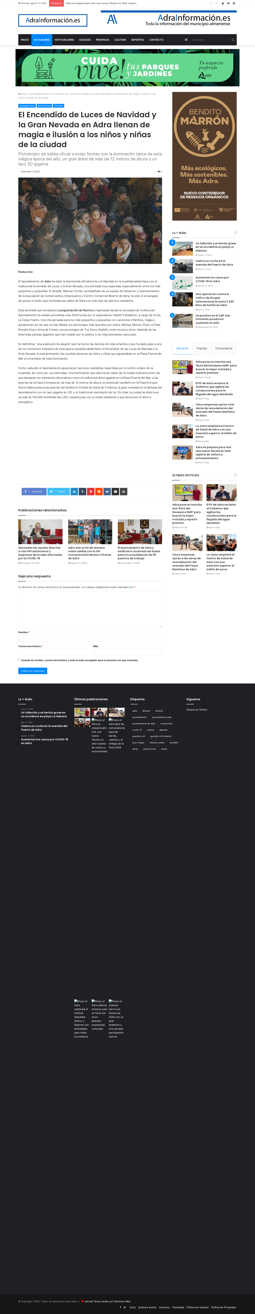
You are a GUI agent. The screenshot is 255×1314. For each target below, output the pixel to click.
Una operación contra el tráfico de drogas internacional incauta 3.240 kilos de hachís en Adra (215, 299)
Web (95, 646)
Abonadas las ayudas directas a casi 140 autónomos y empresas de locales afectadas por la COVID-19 (40, 553)
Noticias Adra (44, 105)
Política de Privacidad (223, 1307)
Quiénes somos (147, 1307)
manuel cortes (157, 742)
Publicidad (178, 1307)
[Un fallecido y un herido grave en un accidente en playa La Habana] (182, 249)
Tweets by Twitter (196, 709)
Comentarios (223, 348)
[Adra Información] (52, 20)
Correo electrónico (30, 646)
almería (159, 710)
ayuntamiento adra (162, 717)
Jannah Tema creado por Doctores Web (107, 1301)
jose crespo (138, 742)
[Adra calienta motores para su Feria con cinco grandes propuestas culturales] (100, 1015)
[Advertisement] (90, 447)
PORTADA (58, 105)
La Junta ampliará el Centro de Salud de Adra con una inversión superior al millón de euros (216, 431)
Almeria (146, 710)
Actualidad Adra (38, 93)
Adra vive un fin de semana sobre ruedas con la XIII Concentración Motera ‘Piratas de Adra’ (89, 553)
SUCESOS (85, 39)
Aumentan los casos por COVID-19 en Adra (212, 279)
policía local (149, 748)
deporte (163, 729)
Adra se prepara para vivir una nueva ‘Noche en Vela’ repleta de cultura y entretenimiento (118, 3)
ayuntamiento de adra (143, 723)
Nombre (24, 632)
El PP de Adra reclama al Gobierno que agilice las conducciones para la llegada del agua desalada (214, 388)
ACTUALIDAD (42, 39)
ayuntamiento (139, 717)
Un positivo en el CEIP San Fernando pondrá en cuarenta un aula (213, 319)
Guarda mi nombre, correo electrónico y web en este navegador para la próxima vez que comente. (79, 660)
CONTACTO (156, 39)
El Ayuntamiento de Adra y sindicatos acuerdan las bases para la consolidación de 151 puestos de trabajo (139, 553)
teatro (164, 748)
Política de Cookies (198, 1307)
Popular (202, 348)
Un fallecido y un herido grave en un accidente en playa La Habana (216, 247)
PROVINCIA (102, 39)
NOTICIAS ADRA (64, 39)
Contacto (164, 1307)
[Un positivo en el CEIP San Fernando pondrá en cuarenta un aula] (182, 321)
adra (134, 710)
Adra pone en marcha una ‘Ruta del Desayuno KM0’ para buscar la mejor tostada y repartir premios (216, 367)
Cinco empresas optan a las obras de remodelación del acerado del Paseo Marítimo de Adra (215, 410)
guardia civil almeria (160, 736)
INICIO (25, 39)
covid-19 (137, 729)
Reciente (182, 348)
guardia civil (138, 736)
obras (135, 748)
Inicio (24, 93)
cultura (150, 729)
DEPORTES (137, 39)
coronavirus (166, 723)
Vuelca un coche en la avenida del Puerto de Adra (214, 262)
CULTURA (120, 39)
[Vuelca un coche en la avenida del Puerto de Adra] (182, 266)
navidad (174, 742)
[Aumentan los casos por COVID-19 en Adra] (182, 283)
